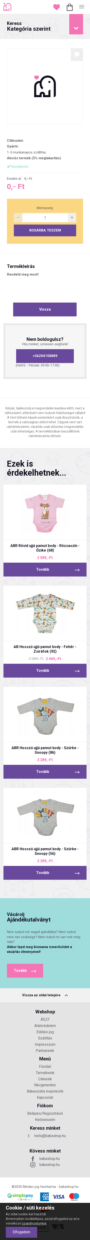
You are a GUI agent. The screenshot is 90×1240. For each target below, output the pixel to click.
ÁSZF (45, 1019)
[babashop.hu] (8, 7)
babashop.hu (49, 1158)
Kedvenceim (45, 1119)
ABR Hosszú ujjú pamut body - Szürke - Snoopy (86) (45, 750)
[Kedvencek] (57, 7)
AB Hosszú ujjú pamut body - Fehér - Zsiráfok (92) (45, 649)
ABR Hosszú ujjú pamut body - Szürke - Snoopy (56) (45, 851)
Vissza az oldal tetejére (41, 995)
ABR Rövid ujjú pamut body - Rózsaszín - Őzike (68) (45, 547)
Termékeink (45, 1073)
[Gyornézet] (27, 532)
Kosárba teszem (45, 230)
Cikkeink (45, 1079)
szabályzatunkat (34, 1223)
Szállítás (45, 1038)
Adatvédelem (45, 1026)
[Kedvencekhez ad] (77, 54)
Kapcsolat (45, 1097)
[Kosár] (70, 7)
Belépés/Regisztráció (45, 1113)
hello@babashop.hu (50, 1136)
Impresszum (45, 1044)
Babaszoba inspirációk (45, 1091)
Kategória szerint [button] (29, 26)
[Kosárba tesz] (62, 532)
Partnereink (45, 1050)
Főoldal (45, 1066)
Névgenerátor (45, 1085)
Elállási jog (45, 1032)
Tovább (42, 569)
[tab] (45, 26)
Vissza (45, 309)
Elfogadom (21, 1232)
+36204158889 (45, 356)
